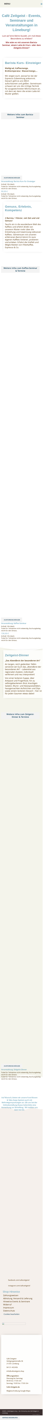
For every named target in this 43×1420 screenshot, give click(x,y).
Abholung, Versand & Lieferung (17, 1298)
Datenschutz (9, 1310)
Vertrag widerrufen (10, 1418)
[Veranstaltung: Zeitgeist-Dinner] (21, 811)
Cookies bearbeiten (12, 1314)
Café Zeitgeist (34, 1411)
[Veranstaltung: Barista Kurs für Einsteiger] (21, 150)
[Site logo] (21, 3)
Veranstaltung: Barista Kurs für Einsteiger (18, 181)
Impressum (8, 1307)
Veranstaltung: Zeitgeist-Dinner (14, 1069)
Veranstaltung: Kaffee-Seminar (13, 623)
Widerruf (7, 1304)
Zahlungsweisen (10, 1295)
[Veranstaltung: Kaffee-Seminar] (21, 365)
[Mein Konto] (36, 4)
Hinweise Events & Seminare (16, 1301)
